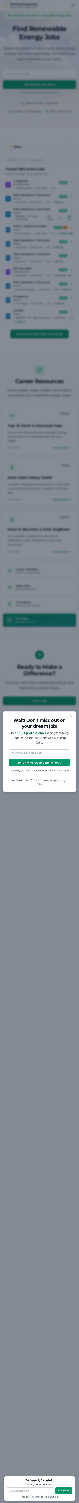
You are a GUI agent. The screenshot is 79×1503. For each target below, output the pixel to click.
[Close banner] (71, 1479)
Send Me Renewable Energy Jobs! (39, 762)
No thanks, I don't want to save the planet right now (39, 781)
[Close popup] (71, 716)
